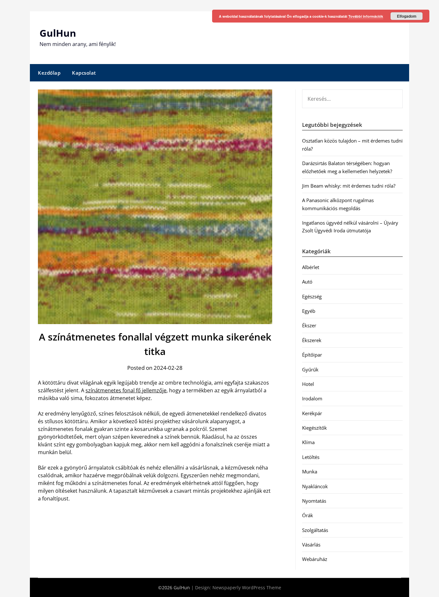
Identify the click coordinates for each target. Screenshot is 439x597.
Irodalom (312, 398)
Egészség (312, 296)
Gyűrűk (310, 369)
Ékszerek (311, 340)
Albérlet (310, 267)
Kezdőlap (49, 73)
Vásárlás (311, 544)
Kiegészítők (314, 427)
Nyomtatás (314, 501)
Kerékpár (312, 413)
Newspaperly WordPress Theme (246, 587)
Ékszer (309, 325)
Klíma (308, 442)
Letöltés (310, 457)
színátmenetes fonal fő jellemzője (125, 390)
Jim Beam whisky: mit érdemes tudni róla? (348, 185)
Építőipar (312, 354)
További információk (365, 16)
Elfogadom (407, 16)
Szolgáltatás (315, 530)
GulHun (58, 33)
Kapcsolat (84, 73)
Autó (307, 281)
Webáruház (314, 559)
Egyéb (308, 311)
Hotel (308, 384)
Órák (307, 515)
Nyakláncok (315, 486)
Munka (309, 471)
